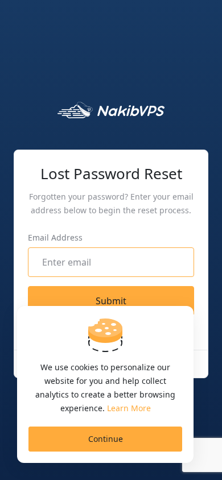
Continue (105, 438)
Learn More (129, 408)
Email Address (55, 237)
